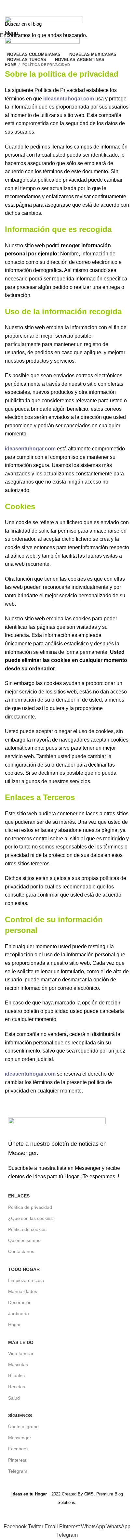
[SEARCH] (125, 23)
